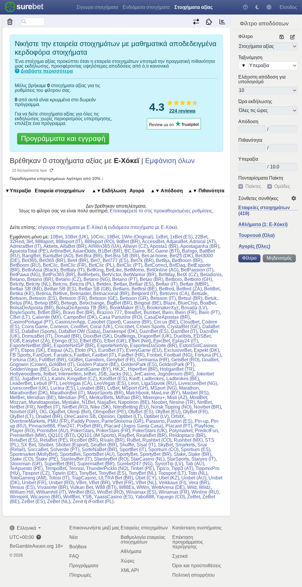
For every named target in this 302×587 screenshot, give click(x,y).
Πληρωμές (80, 575)
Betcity (17, 284)
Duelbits (182, 336)
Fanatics (63, 354)
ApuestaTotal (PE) (29, 250)
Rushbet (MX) (188, 440)
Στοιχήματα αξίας (193, 7)
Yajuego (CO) (170, 496)
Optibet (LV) (156, 416)
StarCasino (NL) (148, 458)
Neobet (159, 402)
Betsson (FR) (73, 298)
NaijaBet (106, 402)
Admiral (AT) (202, 241)
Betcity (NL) (38, 284)
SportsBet (70, 454)
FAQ (74, 556)
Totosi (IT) (59, 477)
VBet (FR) (122, 482)
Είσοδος (288, 7)
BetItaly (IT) (72, 269)
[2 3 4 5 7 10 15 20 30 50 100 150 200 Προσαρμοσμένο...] (268, 91)
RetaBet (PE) (54, 440)
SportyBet (127, 454)
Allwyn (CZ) (135, 246)
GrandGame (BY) (92, 369)
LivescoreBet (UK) (29, 388)
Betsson (18, 298)
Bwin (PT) (209, 312)
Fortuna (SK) (23, 359)
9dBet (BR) (128, 241)
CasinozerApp (70, 321)
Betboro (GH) (198, 279)
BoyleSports (22, 312)
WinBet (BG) (81, 492)
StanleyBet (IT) (76, 458)
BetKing (95, 269)
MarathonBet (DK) (28, 392)
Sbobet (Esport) (71, 444)
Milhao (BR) (128, 397)
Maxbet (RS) (195, 392)
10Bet (56, 236)
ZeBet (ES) (33, 501)
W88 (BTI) (105, 487)
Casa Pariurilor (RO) (120, 317)
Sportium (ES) (195, 449)
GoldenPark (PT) (176, 364)
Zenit (78, 501)
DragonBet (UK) (154, 336)
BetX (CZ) (187, 274)
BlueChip (188, 302)
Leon (133, 383)
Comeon (59, 326)
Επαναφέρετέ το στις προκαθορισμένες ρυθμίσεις (161, 210)
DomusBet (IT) (37, 336)
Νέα (73, 537)
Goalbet (210, 359)
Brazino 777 (109, 312)
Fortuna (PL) (208, 354)
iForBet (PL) (101, 501)
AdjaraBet (176, 241)
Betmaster (80, 293)
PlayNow (203, 425)
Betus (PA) (21, 302)
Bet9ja (163, 260)
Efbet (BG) (91, 340)
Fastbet (82, 354)
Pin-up (202, 421)
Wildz (205, 487)
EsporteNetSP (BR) (74, 345)
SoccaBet (37, 449)
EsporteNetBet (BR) (30, 345)
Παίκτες (253, 186)
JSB (102, 373)
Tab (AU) (195, 463)
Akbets (50, 246)
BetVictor (111, 274)
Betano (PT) (124, 279)
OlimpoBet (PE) (109, 411)
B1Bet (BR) (110, 250)
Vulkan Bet (81, 487)
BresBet (132, 312)
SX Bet (28, 444)
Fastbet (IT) (104, 354)
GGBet (75, 359)
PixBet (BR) (89, 425)
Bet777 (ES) (115, 260)
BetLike (114, 269)
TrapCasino (84, 477)
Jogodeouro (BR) (175, 373)
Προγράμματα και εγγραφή (63, 138)
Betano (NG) (96, 279)
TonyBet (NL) (142, 473)
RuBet (133, 440)
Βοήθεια (77, 546)
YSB (87, 496)
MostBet (198, 397)
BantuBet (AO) (58, 255)
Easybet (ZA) (36, 340)
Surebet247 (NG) (134, 463)
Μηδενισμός (279, 258)
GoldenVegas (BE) (29, 369)
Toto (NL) (197, 473)
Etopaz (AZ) (60, 350)
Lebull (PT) (45, 383)
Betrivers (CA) (174, 293)
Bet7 (95, 260)
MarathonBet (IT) (67, 392)
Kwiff (134, 378)
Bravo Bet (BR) (78, 312)
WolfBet (71, 496)
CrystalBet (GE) (183, 326)
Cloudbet (189, 321)
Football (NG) (178, 354)
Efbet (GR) (115, 340)
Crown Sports (150, 326)
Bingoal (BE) (147, 302)
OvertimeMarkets (27, 421)
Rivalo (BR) (112, 440)
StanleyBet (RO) (111, 458)
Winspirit (19, 496)
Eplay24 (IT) (185, 340)
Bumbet (152, 312)
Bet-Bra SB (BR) (122, 255)
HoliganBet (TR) (177, 369)
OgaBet (57, 411)
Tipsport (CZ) (36, 473)
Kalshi (58, 378)
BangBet (31, 255)
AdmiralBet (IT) (25, 246)
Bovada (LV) (194, 307)
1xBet (161, 236)
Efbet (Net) (140, 340)
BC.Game (134, 250)
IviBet (90, 373)
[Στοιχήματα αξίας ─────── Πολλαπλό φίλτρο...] (268, 46)
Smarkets (185, 444)
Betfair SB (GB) (94, 288)
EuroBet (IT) (111, 350)
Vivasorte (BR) (52, 487)
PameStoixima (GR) (122, 421)
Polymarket (181, 430)
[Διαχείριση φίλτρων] (293, 37)
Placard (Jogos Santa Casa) (133, 425)
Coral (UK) (101, 326)
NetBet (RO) (75, 406)
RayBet (126, 435)
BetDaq (177, 265)
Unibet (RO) (61, 482)
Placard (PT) (178, 425)
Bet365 (29, 260)
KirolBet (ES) (113, 378)
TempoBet (55, 468)
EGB (15, 340)
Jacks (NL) (120, 373)
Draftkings (124, 336)
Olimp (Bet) (79, 411)
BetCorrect (156, 265)
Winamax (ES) (141, 492)
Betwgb (69, 302)
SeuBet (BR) (104, 444)
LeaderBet (21, 383)
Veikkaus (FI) (172, 482)
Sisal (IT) (146, 444)
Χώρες (128, 560)
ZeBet (193, 496)
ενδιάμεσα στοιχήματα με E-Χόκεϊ (142, 227)
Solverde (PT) (64, 449)
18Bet (113, 236)
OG (43, 411)
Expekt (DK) (206, 350)
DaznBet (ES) (153, 331)
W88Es (126, 487)
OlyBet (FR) (195, 411)
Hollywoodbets (25, 373)
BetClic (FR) (73, 265)
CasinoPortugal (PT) (31, 321)
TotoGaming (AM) (28, 477)
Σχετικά (180, 556)
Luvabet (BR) (91, 388)
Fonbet (154, 354)
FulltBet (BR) (52, 359)
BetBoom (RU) (25, 265)
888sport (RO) (99, 241)
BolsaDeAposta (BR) (32, 307)
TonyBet (87, 473)
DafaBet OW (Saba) (79, 331)
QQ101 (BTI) (61, 435)
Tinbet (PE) (142, 468)
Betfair (120, 284)
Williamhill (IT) (51, 492)
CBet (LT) (20, 317)
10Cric (97, 236)
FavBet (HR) (131, 354)
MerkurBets (101, 397)
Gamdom (94, 359)
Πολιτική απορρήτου (193, 575)
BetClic (50, 265)
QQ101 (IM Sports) (96, 435)
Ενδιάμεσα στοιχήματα (146, 7)
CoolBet (79, 326)
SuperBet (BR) (59, 463)
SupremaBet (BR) (95, 463)
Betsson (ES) (43, 298)
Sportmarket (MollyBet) (34, 454)
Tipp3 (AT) (182, 468)
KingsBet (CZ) (82, 378)
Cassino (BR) (137, 321)
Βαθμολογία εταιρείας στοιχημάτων (143, 539)
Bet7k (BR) (142, 260)
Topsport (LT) (172, 473)
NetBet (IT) (48, 406)
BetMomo (134, 269)
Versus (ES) (22, 487)
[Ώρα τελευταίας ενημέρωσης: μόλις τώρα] (222, 21)
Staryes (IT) (203, 458)
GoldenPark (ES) (139, 364)
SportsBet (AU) (98, 454)
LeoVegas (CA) (76, 383)
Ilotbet (49, 373)
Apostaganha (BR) (199, 246)
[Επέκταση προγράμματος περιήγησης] (209, 21)
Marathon (189, 388)
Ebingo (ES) (65, 340)
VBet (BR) (99, 482)
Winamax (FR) (174, 492)
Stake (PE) (46, 458)
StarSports (178, 458)
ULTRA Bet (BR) (116, 477)
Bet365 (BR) (52, 260)
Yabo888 (144, 496)
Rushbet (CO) (156, 440)
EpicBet (161, 340)
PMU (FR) (58, 421)
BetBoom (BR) (187, 260)
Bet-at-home (154, 255)
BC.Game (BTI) (163, 250)
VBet (81, 482)
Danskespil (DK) (120, 331)
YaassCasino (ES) (113, 496)
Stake (180, 454)
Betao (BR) (151, 279)
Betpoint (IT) (144, 293)
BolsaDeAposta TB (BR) (81, 307)
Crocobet (124, 326)
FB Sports (20, 354)
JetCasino (144, 373)
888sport (44, 241)
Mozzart (18, 402)
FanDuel (42, 354)
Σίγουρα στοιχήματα (97, 7)
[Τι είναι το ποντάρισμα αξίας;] (17, 71)
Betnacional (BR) (111, 293)
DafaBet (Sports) (39, 331)
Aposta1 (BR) (164, 246)
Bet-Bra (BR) (89, 255)
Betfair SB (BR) (26, 288)
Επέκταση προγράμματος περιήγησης (187, 542)
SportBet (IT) (132, 449)
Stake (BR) (199, 454)
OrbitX (177, 416)
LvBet (113, 388)
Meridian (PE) (72, 397)
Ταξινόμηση (250, 57)
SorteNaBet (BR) (99, 449)
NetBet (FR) (22, 406)
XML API (130, 570)
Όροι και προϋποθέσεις (196, 565)
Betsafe (199, 293)
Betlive (60, 293)
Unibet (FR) (34, 482)
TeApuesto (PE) (26, 468)
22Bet (201, 236)
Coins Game (35, 326)
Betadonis (210, 274)
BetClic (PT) (129, 265)
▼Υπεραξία (18, 190)
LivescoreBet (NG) (197, 383)
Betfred (166, 288)
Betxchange (91, 302)
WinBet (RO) (110, 492)
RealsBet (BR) (151, 435)
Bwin (167, 312)
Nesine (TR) (182, 402)
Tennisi (76, 468)
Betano (17, 279)
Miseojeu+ (154, 397)
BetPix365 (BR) (58, 274)
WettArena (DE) (168, 487)
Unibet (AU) (193, 477)
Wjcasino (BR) (45, 496)
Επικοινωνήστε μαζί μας (94, 527)
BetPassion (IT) (197, 269)
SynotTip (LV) (169, 463)
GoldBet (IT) (61, 364)
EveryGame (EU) (144, 350)
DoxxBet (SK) (97, 336)
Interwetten (69, 373)
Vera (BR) (198, 482)
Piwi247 (66, 425)
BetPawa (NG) (25, 274)
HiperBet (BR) (142, 369)
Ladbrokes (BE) (182, 378)
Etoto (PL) (85, 350)
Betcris (60, 284)
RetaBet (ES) (23, 440)
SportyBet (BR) (155, 454)
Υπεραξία (248, 159)
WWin (143, 487)
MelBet (17, 397)
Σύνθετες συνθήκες (258, 198)
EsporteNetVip (112, 345)
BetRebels (89, 274)
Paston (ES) (179, 421)
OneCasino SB (80, 416)
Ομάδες (282, 186)
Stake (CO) (21, 458)
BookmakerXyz (163, 307)
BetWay (167, 274)
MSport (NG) (163, 388)
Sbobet (45, 444)
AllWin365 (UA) (104, 246)
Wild (191, 487)
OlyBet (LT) (21, 416)
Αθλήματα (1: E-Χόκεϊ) (263, 224)
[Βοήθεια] (245, 7)
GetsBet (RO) (185, 359)
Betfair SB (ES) (60, 288)
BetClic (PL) (101, 265)
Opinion (106, 416)
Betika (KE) (22, 293)
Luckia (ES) (62, 388)
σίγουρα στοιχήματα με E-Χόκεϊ (70, 227)
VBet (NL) (146, 482)
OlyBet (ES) (140, 411)
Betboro (173, 279)
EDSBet (202, 336)
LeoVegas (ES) (110, 383)
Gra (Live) (61, 369)
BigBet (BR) (119, 302)
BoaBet (208, 302)
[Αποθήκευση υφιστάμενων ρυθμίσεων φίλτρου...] (281, 37)
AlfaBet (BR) (73, 246)
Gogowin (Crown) (28, 364)
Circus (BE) (166, 321)
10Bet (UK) (76, 236)
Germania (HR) (153, 359)
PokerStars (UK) (149, 430)
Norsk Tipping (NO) (171, 406)
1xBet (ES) (181, 236)
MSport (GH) (135, 388)
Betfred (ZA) (189, 288)
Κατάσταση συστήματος (197, 527)
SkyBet (165, 444)
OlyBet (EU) (167, 411)
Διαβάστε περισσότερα (47, 71)
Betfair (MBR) (194, 284)
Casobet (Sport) (104, 321)
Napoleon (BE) (133, 402)
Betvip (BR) (47, 302)
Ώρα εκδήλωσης (255, 101)
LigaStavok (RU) (158, 383)
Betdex (103, 284)
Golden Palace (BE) (98, 364)
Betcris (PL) (82, 284)
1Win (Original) (137, 236)
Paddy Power (85, 421)
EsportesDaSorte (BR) (153, 345)
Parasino (155, 421)
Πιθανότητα (250, 140)
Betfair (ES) (141, 284)
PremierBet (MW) (28, 435)
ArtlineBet (60, 250)
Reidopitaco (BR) (187, 435)
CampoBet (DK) (80, 317)
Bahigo (189, 250)
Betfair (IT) (167, 284)
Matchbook (137, 392)
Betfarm (121, 288)
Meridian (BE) (41, 397)
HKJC (119, 369)
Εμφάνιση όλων (170, 161)
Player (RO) (22, 430)
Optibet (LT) (129, 416)
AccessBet (153, 241)
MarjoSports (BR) (105, 392)
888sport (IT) (69, 241)
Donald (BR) (68, 336)
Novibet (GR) (23, 411)
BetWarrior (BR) (139, 274)
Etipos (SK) (33, 350)
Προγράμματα (83, 565)
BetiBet (211, 288)
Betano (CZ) (68, 279)
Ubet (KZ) (169, 477)
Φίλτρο (245, 36)
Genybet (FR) (120, 359)
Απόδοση (248, 121)
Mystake (70, 402)
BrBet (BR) (49, 312)
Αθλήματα (131, 551)
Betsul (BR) (190, 298)
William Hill (22, 492)
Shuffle (126, 444)
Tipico (162, 468)
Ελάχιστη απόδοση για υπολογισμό (261, 79)
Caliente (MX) (46, 317)
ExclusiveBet (177, 350)
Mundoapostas (44, 402)
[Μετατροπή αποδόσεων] (196, 21)
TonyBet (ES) (112, 473)
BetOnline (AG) (162, 269)
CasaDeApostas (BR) (167, 317)
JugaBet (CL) (35, 378)
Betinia (43, 293)
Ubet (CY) (145, 477)
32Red (17, 241)
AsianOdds (84, 250)
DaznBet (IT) (184, 331)
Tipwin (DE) (64, 473)
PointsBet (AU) (52, 430)
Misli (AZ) (177, 397)
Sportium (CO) (163, 449)
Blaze (169, 302)
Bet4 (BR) (78, 260)
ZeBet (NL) (58, 501)
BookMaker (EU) (127, 307)
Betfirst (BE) (144, 288)
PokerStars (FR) (113, 430)
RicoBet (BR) (84, 440)
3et (29, 241)
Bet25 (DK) (181, 255)
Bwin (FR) (185, 312)
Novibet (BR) (207, 406)
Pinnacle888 (42, 425)
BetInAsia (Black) (40, 269)
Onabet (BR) (49, 416)
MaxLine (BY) (165, 392)
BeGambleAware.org (32, 546)
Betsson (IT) (163, 298)
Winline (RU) (205, 492)
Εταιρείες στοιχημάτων (144, 527)
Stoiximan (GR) (26, 463)
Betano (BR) (40, 279)
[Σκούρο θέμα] (257, 7)
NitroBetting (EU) (131, 406)
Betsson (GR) (134, 298)
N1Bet (88, 402)
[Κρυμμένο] (10, 21)
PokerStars (82, 430)
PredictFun (206, 430)
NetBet (204, 402)
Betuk (211, 298)
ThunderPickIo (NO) (107, 468)
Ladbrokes (153, 378)
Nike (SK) (100, 406)
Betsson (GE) (103, 298)
